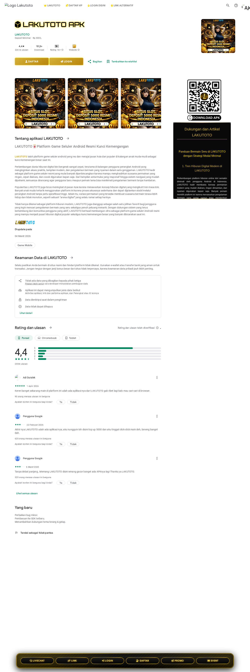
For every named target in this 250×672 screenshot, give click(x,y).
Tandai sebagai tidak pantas (34, 532)
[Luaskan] (233, 125)
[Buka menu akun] (244, 5)
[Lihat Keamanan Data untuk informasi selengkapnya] (72, 258)
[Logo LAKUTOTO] (22, 5)
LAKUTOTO (21, 156)
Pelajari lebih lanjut (34, 284)
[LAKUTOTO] (25, 245)
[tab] (74, 5)
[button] (62, 50)
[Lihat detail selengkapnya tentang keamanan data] (26, 313)
